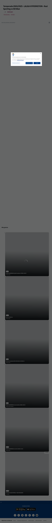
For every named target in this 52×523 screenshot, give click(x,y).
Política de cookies (20, 60)
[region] (26, 59)
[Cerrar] (40, 53)
